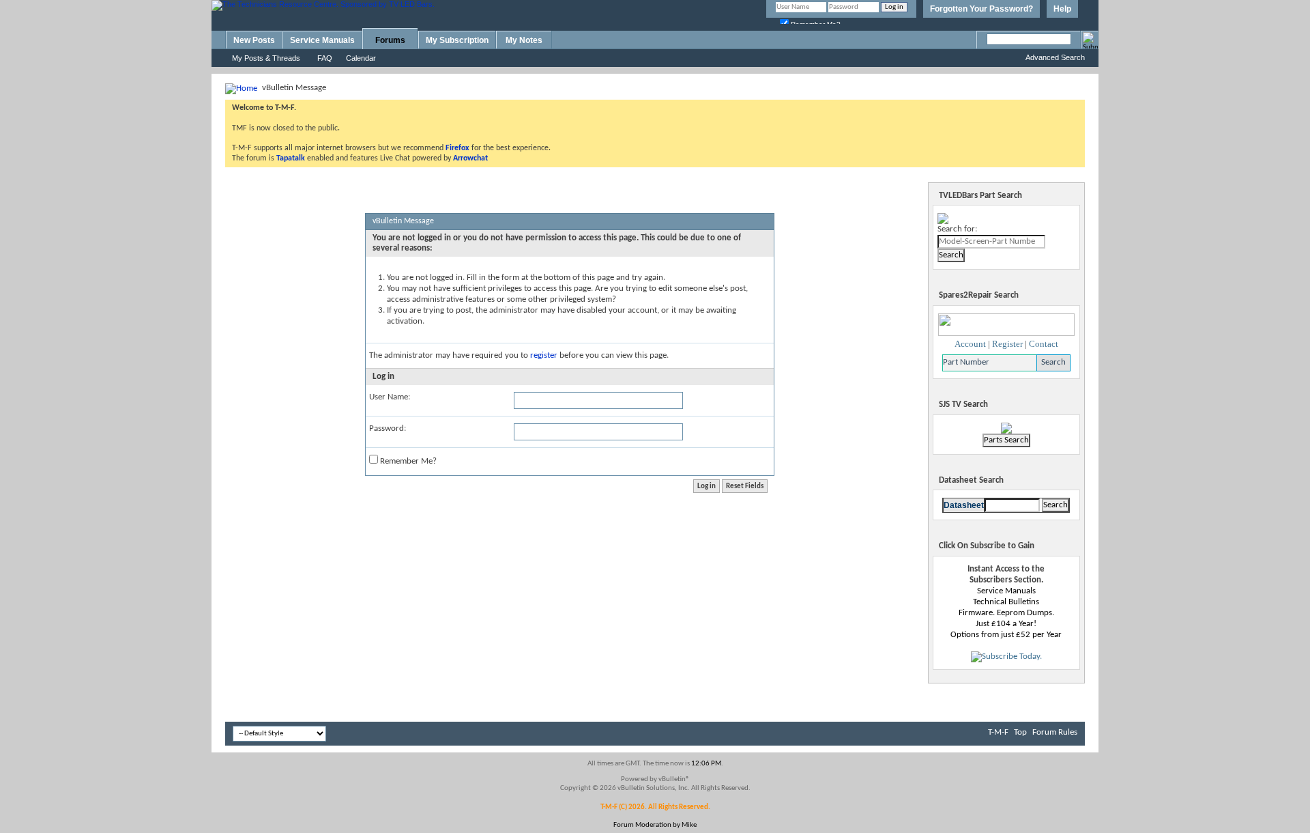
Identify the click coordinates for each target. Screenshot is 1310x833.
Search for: (957, 229)
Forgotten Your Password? (981, 9)
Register (1007, 344)
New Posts (254, 40)
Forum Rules (1054, 732)
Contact (1043, 344)
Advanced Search (1055, 57)
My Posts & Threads (266, 58)
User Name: (389, 397)
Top (1020, 732)
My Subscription (457, 40)
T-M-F (998, 732)
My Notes (524, 40)
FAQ (324, 58)
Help (1062, 9)
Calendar (361, 58)
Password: (387, 428)
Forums (390, 40)
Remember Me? (407, 461)
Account (970, 344)
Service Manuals (322, 40)
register (543, 355)
